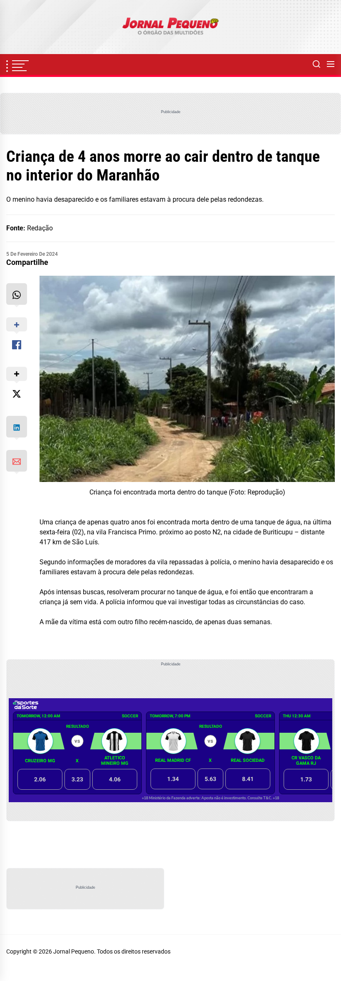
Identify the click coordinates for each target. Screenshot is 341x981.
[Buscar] (316, 64)
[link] (170, 27)
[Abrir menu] (330, 64)
